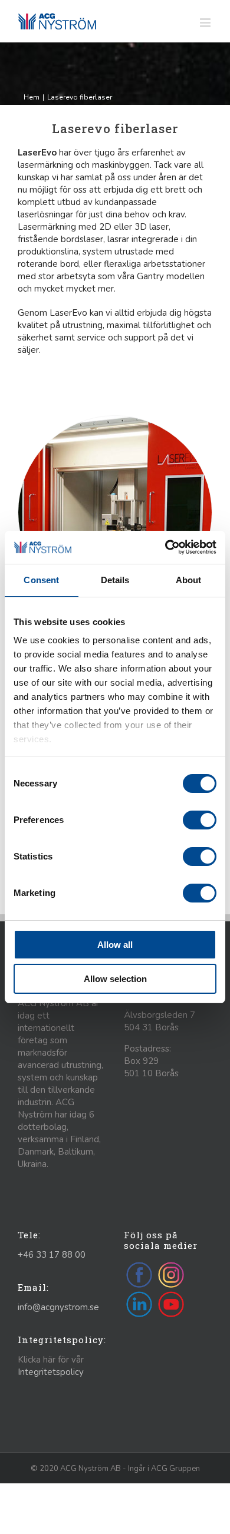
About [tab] (189, 580)
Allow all (115, 945)
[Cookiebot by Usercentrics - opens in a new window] (165, 547)
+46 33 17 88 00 (52, 1255)
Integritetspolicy (51, 1372)
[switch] (199, 820)
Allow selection (115, 979)
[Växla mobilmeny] (206, 22)
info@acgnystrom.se (58, 1307)
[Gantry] (115, 420)
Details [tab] (115, 580)
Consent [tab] (41, 580)
